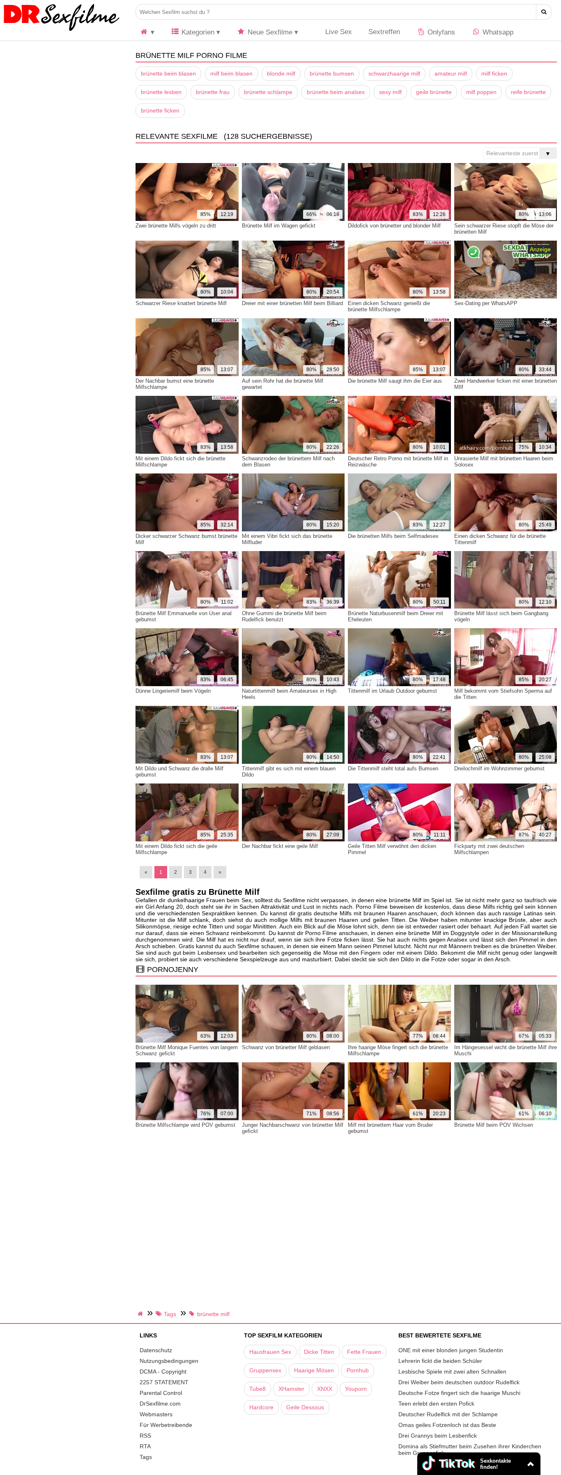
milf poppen (481, 92)
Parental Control (161, 1393)
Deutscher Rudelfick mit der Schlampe (448, 1414)
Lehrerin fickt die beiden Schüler (440, 1361)
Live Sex (337, 32)
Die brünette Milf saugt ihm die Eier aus (395, 381)
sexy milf (390, 92)
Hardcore (261, 1407)
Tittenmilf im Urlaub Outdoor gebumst (392, 691)
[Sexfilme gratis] (61, 31)
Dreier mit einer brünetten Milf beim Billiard (292, 303)
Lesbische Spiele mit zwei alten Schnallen (452, 1371)
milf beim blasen (231, 73)
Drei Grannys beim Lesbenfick (437, 1435)
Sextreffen (384, 32)
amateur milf (451, 73)
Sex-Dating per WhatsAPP (485, 303)
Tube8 (257, 1388)
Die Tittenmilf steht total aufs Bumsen (393, 768)
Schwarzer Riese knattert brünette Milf (181, 303)
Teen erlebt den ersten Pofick (436, 1403)
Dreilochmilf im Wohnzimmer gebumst (499, 768)
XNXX (324, 1388)
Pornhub (358, 1370)
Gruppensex (265, 1370)
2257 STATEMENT (164, 1382)
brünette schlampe (268, 92)
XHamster (291, 1388)
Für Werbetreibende (166, 1425)
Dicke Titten (319, 1352)
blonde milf (281, 73)
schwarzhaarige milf (394, 73)
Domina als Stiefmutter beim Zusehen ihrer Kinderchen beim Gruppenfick (469, 1449)
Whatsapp (497, 32)
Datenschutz (156, 1350)
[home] (141, 1313)
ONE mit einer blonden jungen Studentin (450, 1350)
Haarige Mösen (314, 1370)
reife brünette (528, 92)
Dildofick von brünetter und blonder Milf (394, 226)
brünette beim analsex (336, 92)
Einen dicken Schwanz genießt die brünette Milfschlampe (389, 306)
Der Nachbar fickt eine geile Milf (280, 846)
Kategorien (196, 32)
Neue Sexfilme (269, 32)
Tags (146, 1457)
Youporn (356, 1388)
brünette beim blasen (168, 73)
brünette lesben (161, 92)
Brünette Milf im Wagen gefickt (278, 226)
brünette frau (213, 92)
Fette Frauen (364, 1352)
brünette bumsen (332, 73)
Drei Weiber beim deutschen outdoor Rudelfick (459, 1382)
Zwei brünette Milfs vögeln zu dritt (176, 226)
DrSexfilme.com (160, 1403)
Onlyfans (440, 32)
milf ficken (494, 73)
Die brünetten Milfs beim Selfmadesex (393, 536)
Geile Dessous (305, 1407)
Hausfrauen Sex (270, 1352)
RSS (145, 1435)
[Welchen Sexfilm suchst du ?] (544, 12)
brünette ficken (160, 110)
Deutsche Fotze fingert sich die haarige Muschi (459, 1393)
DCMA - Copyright (163, 1371)
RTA (145, 1446)
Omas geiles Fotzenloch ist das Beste (447, 1425)
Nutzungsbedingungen (169, 1361)
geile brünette (434, 92)
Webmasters (156, 1414)
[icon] (147, 32)
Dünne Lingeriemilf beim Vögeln (173, 691)
